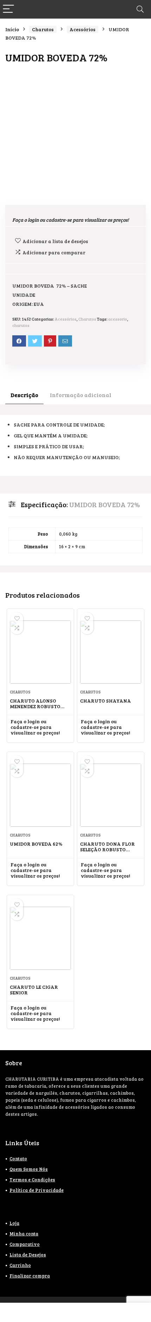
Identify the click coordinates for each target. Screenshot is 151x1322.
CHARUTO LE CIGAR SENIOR (34, 990)
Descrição (24, 394)
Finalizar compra (29, 1276)
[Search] (140, 9)
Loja (14, 1223)
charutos (20, 325)
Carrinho (20, 1265)
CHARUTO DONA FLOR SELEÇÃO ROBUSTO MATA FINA (107, 849)
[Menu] (8, 9)
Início (12, 29)
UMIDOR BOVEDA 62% (36, 843)
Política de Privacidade (36, 1190)
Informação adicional (80, 394)
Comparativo (24, 1244)
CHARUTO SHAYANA (105, 700)
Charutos (43, 29)
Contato (18, 1158)
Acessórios (83, 29)
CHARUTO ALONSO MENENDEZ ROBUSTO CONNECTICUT (35, 706)
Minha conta (23, 1233)
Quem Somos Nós (28, 1169)
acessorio (117, 319)
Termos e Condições (32, 1179)
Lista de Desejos (27, 1254)
